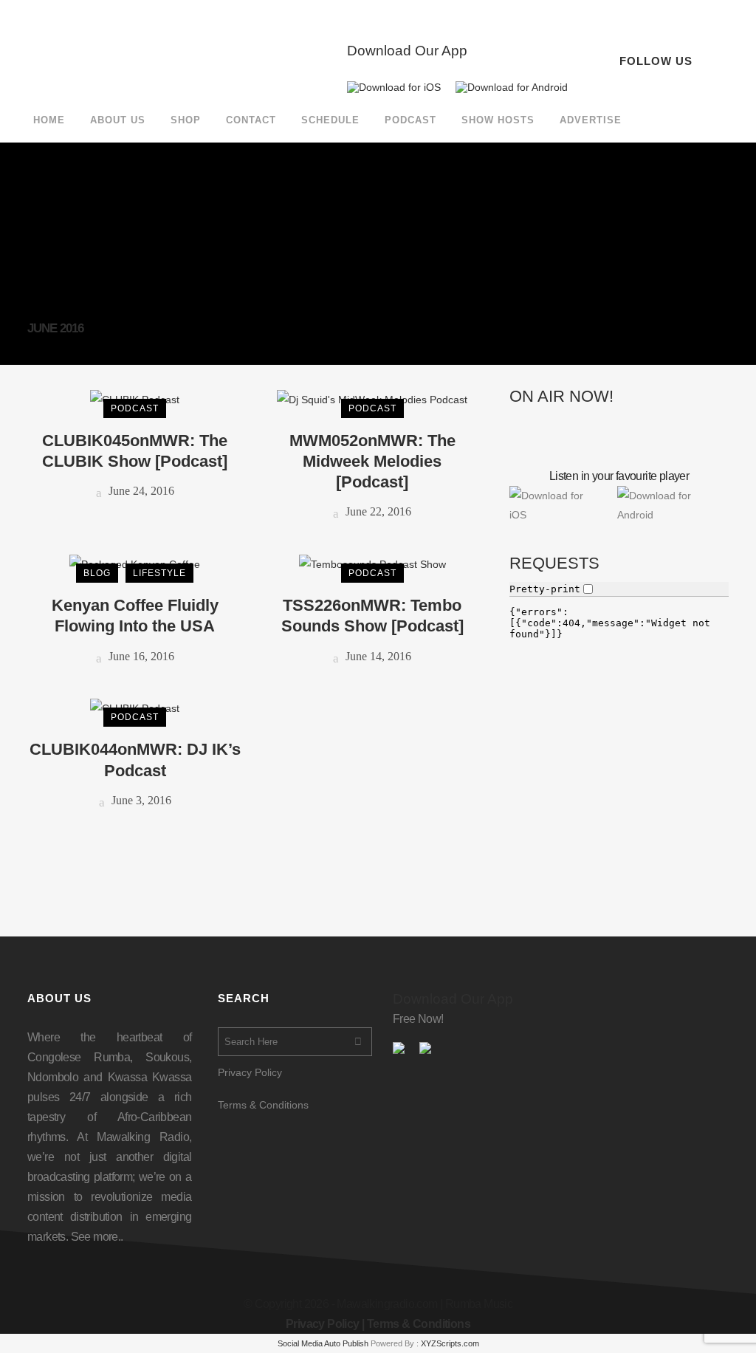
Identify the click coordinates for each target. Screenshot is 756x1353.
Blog (86, 12)
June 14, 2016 (377, 656)
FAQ (708, 12)
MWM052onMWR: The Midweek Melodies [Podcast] (372, 461)
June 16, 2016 (140, 656)
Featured (589, 12)
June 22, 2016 (377, 511)
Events (631, 12)
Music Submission (143, 12)
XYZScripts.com (450, 1343)
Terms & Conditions (263, 1105)
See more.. (97, 1236)
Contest (672, 12)
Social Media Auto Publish (323, 1343)
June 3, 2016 (140, 800)
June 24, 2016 (140, 490)
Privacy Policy (250, 1072)
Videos (52, 12)
